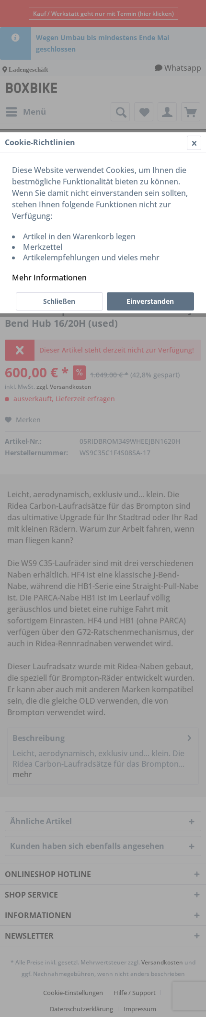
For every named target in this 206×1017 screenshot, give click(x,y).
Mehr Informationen (49, 277)
